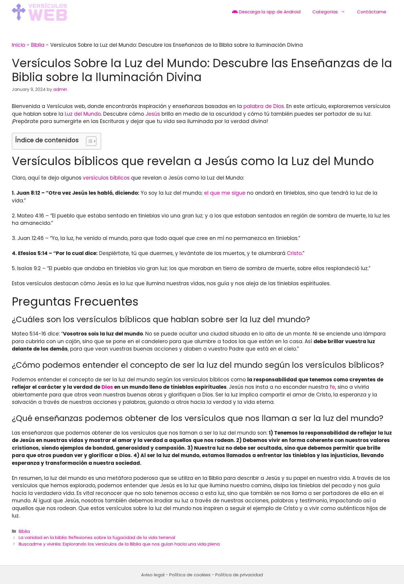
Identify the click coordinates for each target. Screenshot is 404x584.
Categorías (325, 12)
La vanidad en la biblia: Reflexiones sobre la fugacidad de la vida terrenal (97, 538)
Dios (107, 387)
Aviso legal (152, 575)
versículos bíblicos (106, 177)
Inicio (18, 45)
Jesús (153, 113)
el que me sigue (224, 192)
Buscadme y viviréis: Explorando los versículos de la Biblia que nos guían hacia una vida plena (119, 544)
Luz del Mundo (83, 113)
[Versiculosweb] (39, 12)
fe (332, 387)
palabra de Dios (263, 106)
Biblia (37, 45)
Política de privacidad (239, 575)
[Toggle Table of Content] (88, 141)
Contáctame (371, 12)
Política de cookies (190, 575)
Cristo (294, 253)
